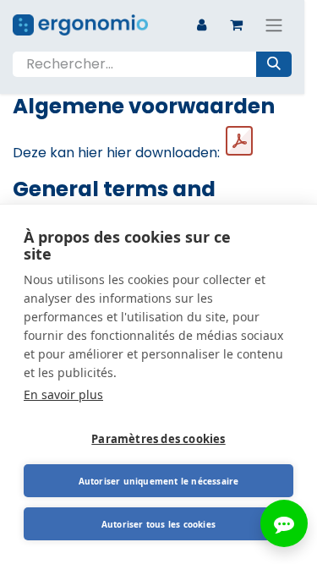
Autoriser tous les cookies (158, 524)
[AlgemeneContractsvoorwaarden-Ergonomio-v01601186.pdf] (239, 141)
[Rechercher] (274, 64)
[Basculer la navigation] (274, 25)
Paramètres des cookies (158, 438)
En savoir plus (63, 394)
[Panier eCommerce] (235, 24)
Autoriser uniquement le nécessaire (159, 481)
